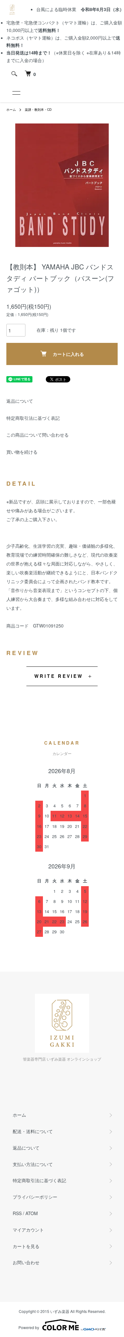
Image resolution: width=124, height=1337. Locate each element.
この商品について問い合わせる (37, 435)
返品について (19, 401)
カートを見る (26, 1246)
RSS (17, 1213)
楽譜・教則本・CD (38, 109)
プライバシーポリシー (35, 1197)
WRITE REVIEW (58, 676)
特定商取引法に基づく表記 (33, 418)
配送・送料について (33, 1131)
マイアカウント (28, 1230)
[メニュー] (15, 92)
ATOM (31, 1213)
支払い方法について (33, 1164)
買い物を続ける (22, 452)
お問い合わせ (26, 1262)
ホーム (11, 109)
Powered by (28, 1327)
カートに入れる (68, 354)
